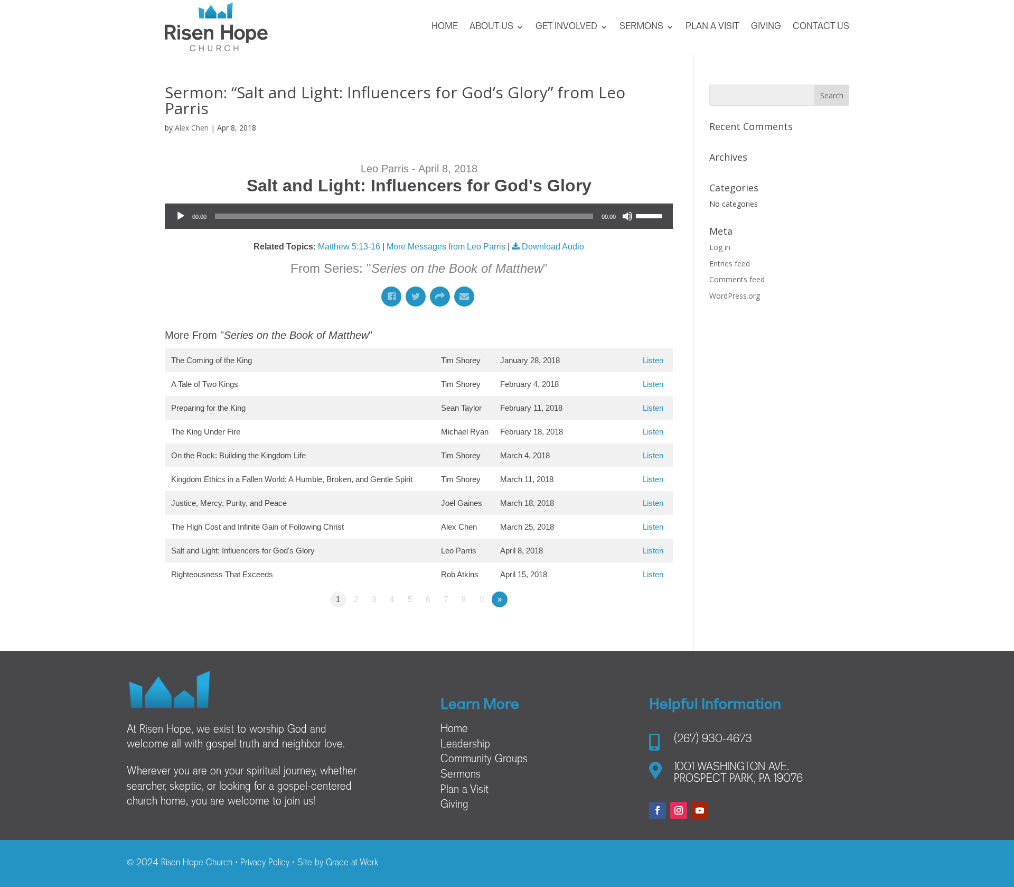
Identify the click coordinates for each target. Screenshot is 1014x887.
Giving (766, 27)
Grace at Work (352, 863)
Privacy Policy (264, 863)
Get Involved (566, 27)
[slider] (650, 215)
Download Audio (553, 246)
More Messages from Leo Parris (446, 246)
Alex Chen (192, 128)
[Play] (180, 216)
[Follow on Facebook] (657, 810)
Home (444, 27)
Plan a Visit (712, 27)
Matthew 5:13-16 (349, 246)
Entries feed (729, 263)
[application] (419, 216)
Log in (719, 247)
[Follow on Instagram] (678, 810)
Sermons (641, 27)
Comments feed (737, 279)
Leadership (465, 745)
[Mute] (627, 216)
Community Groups (484, 759)
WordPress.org (734, 296)
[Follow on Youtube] (699, 810)
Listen (653, 360)
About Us (491, 27)
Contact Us (821, 27)
